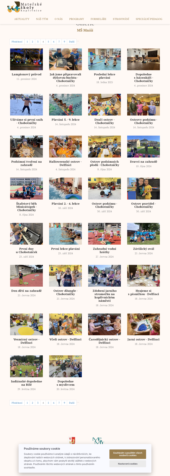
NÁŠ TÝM (42, 19)
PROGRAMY (76, 19)
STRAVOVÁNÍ (121, 19)
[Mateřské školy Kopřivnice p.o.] (24, 6)
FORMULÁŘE (98, 19)
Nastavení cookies (127, 463)
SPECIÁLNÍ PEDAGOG (149, 19)
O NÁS (59, 19)
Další (72, 41)
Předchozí (17, 41)
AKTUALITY (21, 19)
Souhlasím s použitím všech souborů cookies (127, 454)
